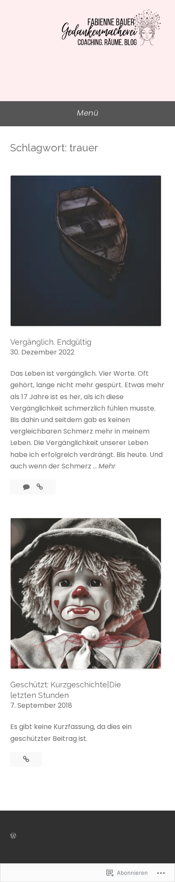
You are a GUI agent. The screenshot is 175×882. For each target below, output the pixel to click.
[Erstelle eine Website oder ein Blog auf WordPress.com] (13, 836)
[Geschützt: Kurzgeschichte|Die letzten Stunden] (26, 759)
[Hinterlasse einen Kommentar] (27, 487)
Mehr (107, 466)
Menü (88, 113)
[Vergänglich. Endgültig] (39, 487)
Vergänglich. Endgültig (50, 341)
